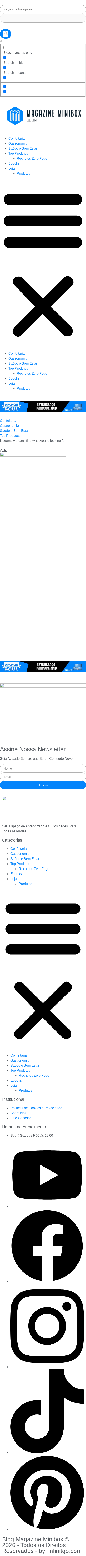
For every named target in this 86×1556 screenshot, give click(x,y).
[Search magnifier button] (5, 34)
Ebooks (14, 163)
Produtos (23, 173)
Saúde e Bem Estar (22, 148)
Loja (11, 168)
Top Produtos (18, 153)
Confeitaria (16, 138)
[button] (43, 263)
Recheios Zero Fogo (32, 158)
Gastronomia (17, 143)
